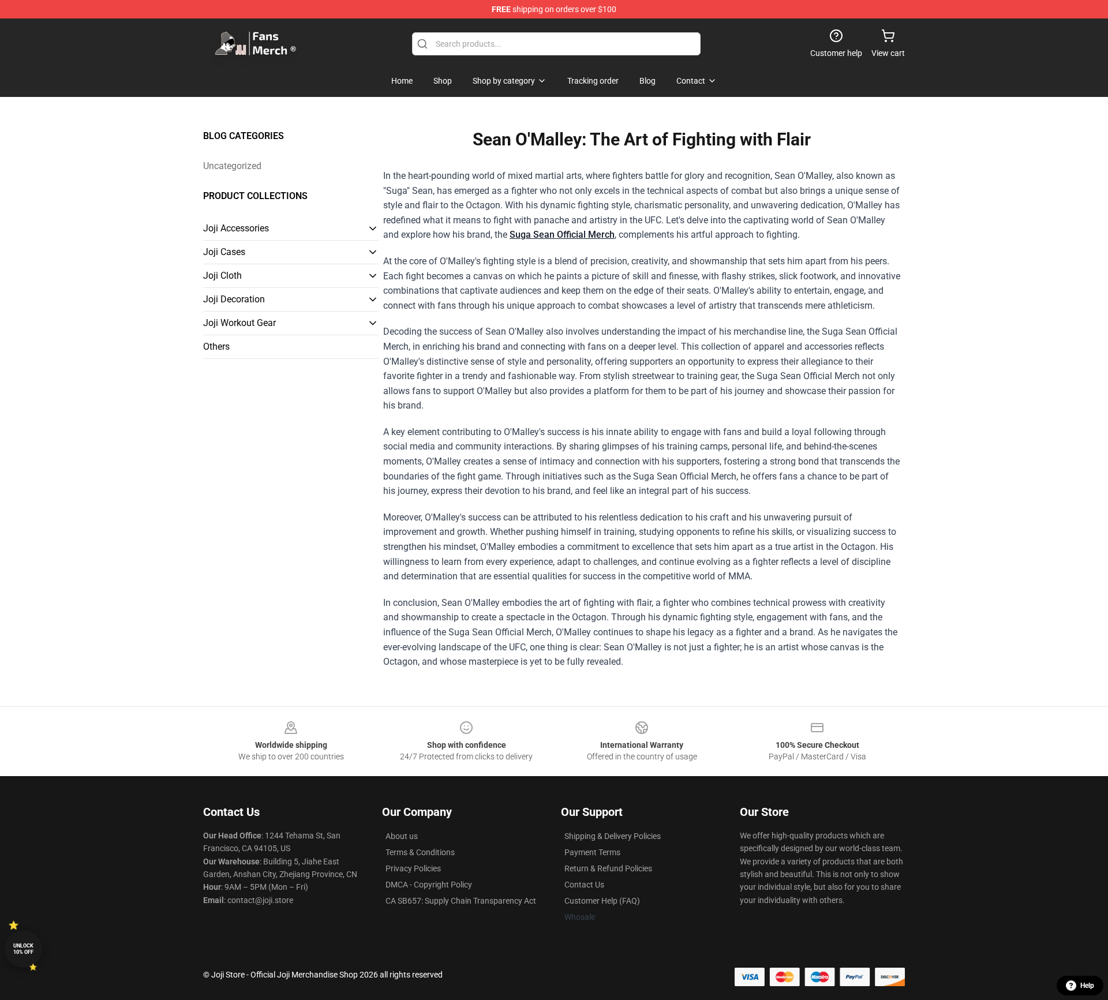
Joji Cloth (222, 275)
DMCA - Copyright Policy (428, 884)
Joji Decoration (234, 299)
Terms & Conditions (420, 852)
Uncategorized (232, 165)
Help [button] (1087, 986)
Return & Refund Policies (608, 868)
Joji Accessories (236, 228)
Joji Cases (224, 251)
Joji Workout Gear (239, 322)
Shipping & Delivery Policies (612, 836)
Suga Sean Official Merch (562, 234)
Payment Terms (592, 852)
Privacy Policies (413, 868)
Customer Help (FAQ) (602, 900)
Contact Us (584, 884)
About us (401, 836)
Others (216, 346)
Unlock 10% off (23, 949)
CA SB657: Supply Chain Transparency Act (460, 900)
